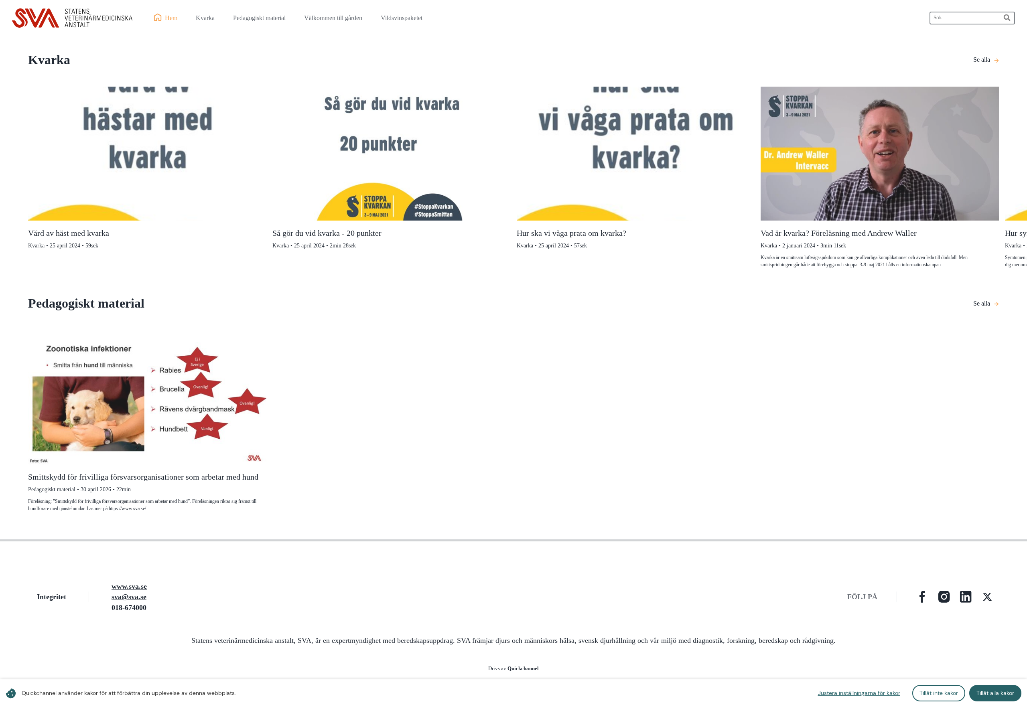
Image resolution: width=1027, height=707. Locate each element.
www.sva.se (129, 586)
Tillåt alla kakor (995, 693)
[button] (922, 597)
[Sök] (1007, 18)
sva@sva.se (129, 597)
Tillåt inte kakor (938, 693)
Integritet (51, 597)
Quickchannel (523, 668)
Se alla (981, 59)
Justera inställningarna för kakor (859, 693)
